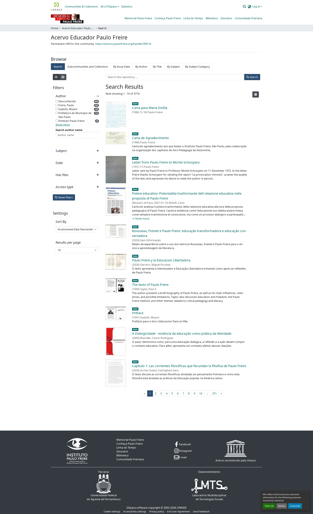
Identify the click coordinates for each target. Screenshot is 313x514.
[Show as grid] (63, 77)
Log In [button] (256, 6)
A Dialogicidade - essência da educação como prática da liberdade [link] (181, 333)
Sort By (61, 222)
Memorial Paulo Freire (138, 18)
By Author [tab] (141, 66)
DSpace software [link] (137, 507)
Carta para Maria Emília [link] (149, 108)
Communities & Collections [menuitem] (81, 6)
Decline (281, 505)
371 (214, 393)
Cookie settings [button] (112, 511)
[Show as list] (56, 77)
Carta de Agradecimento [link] (150, 138)
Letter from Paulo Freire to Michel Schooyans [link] (166, 162)
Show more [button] (63, 125)
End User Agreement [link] (178, 511)
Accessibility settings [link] (134, 511)
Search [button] (253, 77)
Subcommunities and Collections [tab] (87, 66)
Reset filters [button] (65, 197)
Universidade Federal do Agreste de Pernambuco (104, 497)
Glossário (226, 18)
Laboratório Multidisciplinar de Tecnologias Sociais (209, 497)
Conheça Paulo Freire (168, 18)
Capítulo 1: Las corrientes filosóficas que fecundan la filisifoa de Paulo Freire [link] (189, 366)
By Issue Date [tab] (121, 66)
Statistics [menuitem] (126, 6)
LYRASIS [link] (181, 507)
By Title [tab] (157, 66)
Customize (295, 505)
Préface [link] (137, 313)
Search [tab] (58, 66)
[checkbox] (57, 101)
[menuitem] (110, 6)
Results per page (68, 242)
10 (200, 393)
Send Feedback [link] (201, 511)
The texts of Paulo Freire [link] (150, 284)
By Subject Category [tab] (197, 66)
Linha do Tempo (193, 18)
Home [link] (54, 28)
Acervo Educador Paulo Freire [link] (78, 28)
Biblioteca (212, 18)
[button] (56, 6)
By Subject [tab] (173, 66)
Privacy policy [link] (156, 511)
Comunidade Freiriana (248, 18)
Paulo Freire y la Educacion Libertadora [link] (161, 260)
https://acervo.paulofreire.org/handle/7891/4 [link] (123, 44)
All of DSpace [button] (109, 6)
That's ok (269, 505)
